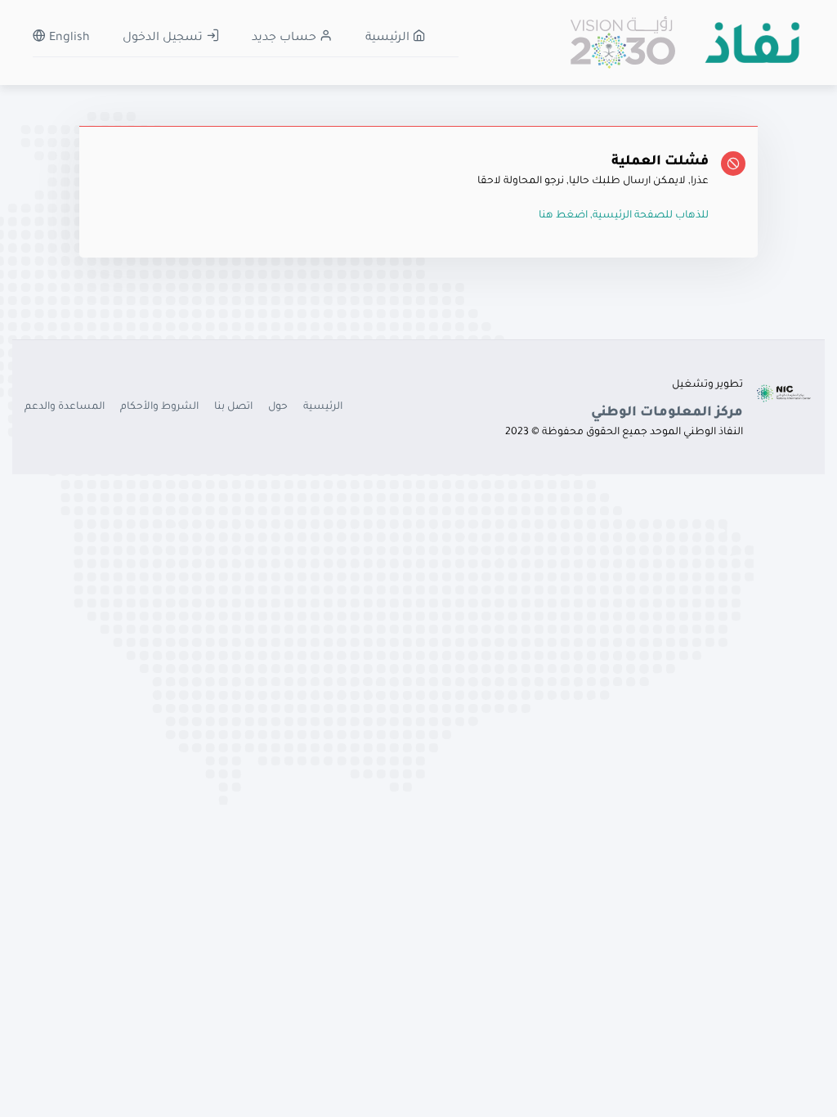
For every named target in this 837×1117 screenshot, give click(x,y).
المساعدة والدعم (65, 407)
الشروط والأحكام (159, 407)
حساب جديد (286, 38)
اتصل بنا (233, 407)
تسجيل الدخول (164, 38)
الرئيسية (389, 38)
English (68, 38)
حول (278, 407)
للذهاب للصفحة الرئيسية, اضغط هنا (624, 216)
